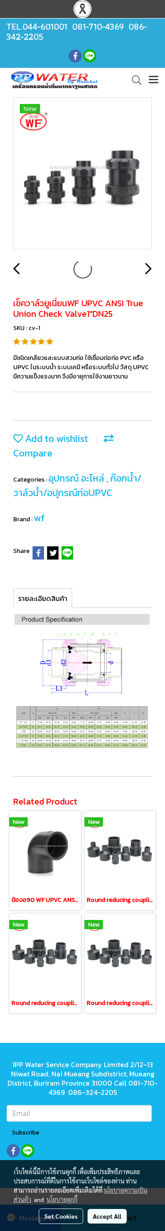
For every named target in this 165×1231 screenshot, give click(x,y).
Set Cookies (60, 1216)
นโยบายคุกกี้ (62, 1199)
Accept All (107, 1216)
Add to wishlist (55, 438)
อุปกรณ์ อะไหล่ (77, 478)
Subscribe (25, 1132)
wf (39, 518)
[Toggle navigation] (153, 80)
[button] (134, 80)
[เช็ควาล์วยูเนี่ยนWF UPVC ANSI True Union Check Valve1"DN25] (82, 174)
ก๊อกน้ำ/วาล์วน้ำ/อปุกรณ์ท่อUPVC (77, 485)
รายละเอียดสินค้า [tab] (42, 598)
